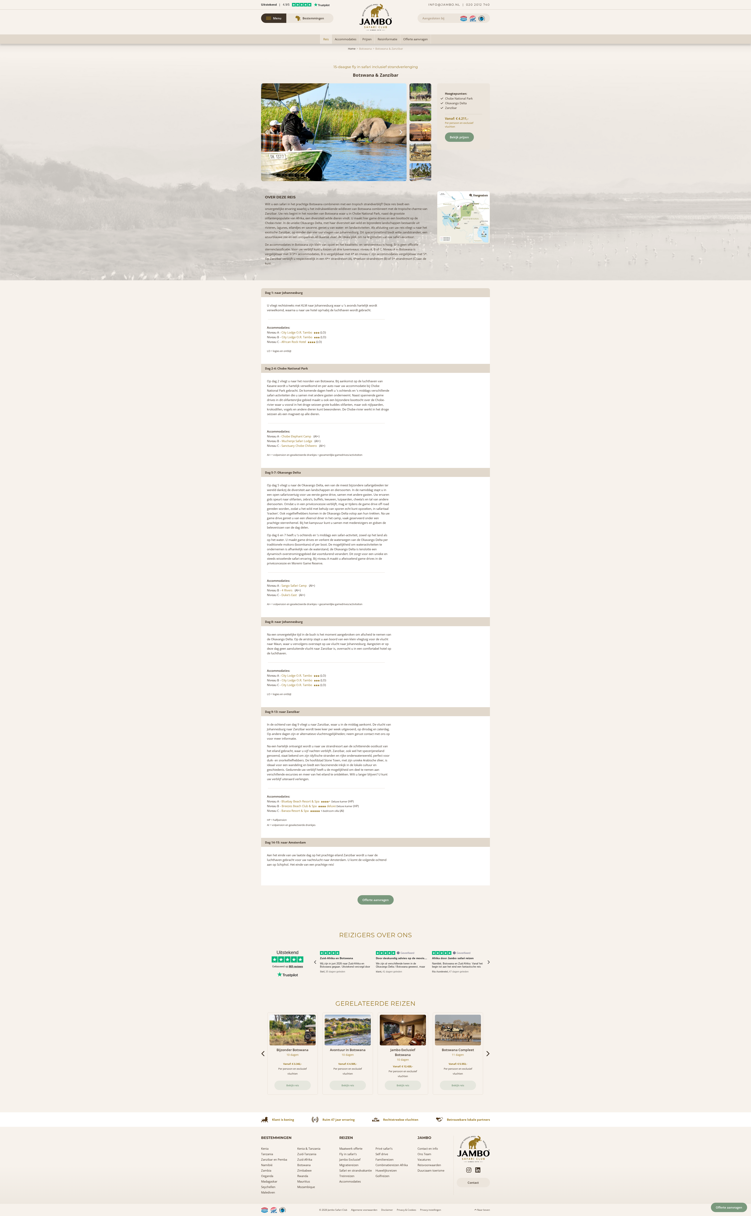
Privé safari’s (384, 1148)
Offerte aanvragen (415, 39)
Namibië (266, 1165)
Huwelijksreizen (386, 1170)
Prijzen (367, 39)
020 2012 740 (478, 4)
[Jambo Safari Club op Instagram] (468, 1170)
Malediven (268, 1192)
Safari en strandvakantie (355, 1170)
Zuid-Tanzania (306, 1154)
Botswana (365, 48)
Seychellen (268, 1187)
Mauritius (303, 1181)
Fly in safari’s (348, 1154)
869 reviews (296, 966)
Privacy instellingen (430, 1210)
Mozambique (306, 1187)
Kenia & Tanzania (308, 1148)
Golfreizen (382, 1176)
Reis (326, 39)
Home (352, 48)
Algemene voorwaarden (364, 1210)
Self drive (382, 1154)
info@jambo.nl (444, 4)
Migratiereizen (348, 1165)
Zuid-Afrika (304, 1159)
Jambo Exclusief (349, 1159)
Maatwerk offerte (350, 1148)
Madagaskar (269, 1181)
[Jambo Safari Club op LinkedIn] (477, 1170)
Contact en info (428, 1148)
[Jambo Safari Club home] (473, 1148)
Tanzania (267, 1154)
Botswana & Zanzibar (389, 48)
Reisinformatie (387, 39)
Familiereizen (384, 1159)
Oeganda (267, 1176)
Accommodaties (345, 39)
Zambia (266, 1170)
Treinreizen (346, 1176)
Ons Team (424, 1154)
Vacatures (424, 1159)
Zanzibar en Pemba (274, 1159)
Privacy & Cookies (406, 1210)
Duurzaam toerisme (431, 1170)
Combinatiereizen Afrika (392, 1165)
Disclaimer (387, 1210)
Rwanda (302, 1176)
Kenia (265, 1148)
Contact (473, 1183)
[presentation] (315, 962)
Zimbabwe (304, 1170)
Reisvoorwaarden (429, 1165)
